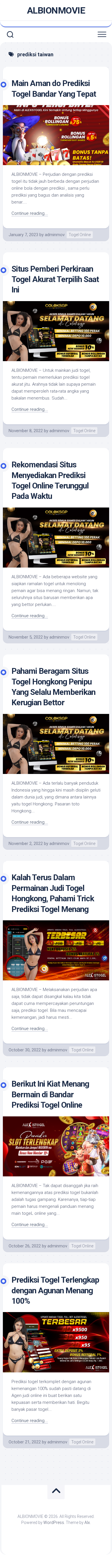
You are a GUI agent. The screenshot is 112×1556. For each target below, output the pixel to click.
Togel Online (80, 234)
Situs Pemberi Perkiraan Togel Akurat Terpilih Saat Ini (55, 279)
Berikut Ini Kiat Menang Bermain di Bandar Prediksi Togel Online (50, 1094)
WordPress (53, 1522)
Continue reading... (29, 213)
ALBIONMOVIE (56, 10)
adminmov (55, 234)
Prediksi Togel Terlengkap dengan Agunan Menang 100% (55, 1290)
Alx (87, 1522)
